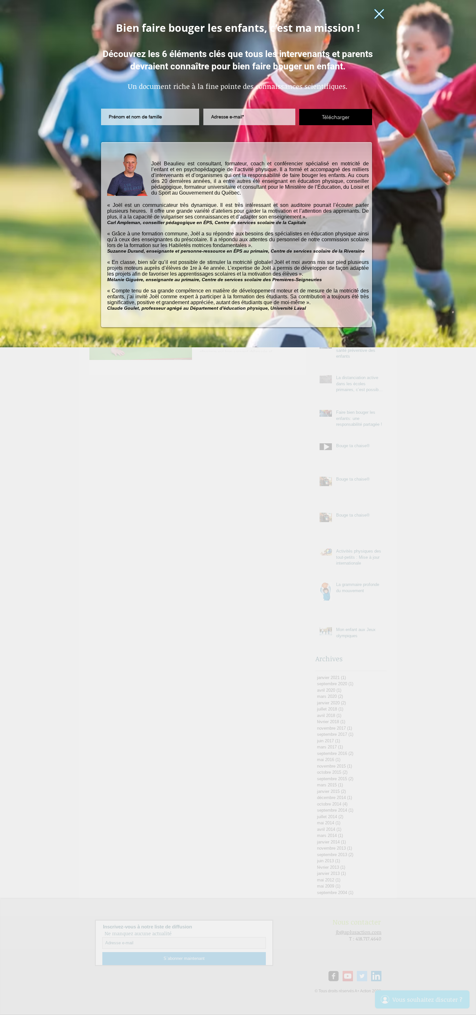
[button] (379, 14)
